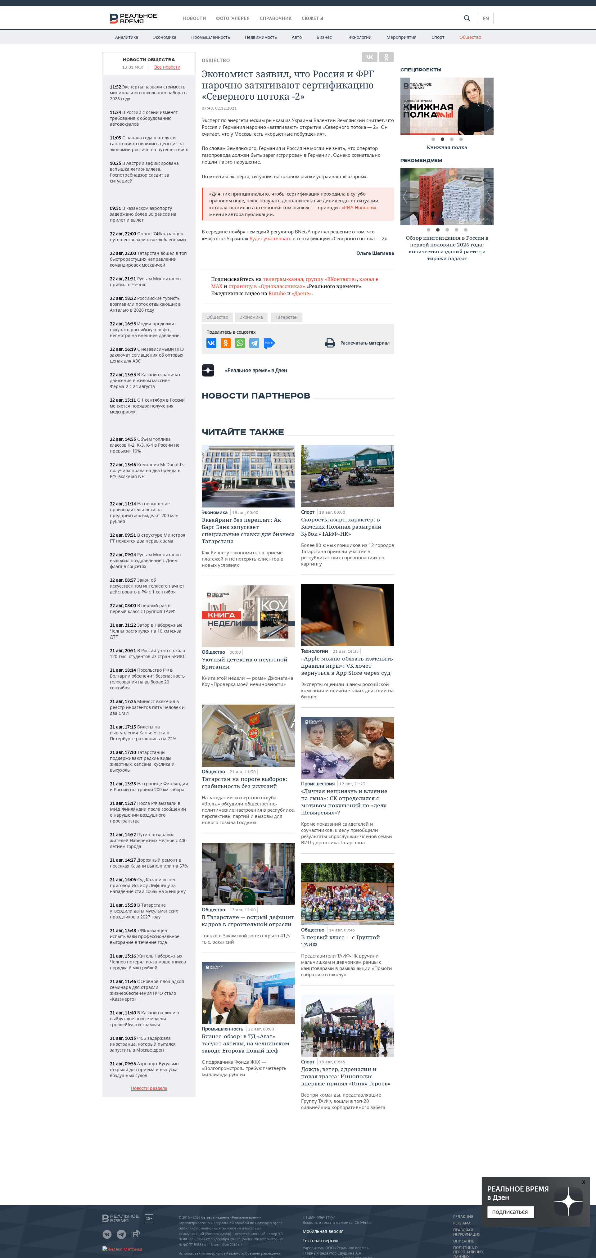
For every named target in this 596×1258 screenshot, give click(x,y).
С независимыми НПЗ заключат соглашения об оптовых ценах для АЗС (147, 355)
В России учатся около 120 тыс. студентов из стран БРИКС (148, 653)
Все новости (167, 67)
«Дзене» (302, 293)
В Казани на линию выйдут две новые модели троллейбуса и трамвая (144, 1018)
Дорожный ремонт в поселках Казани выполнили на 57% (149, 863)
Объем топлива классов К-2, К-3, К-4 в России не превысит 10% (144, 445)
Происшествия (318, 783)
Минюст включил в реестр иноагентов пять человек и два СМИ (147, 707)
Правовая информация (466, 1232)
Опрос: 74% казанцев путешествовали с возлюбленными (148, 236)
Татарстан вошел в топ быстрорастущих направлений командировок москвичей (148, 259)
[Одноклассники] (386, 57)
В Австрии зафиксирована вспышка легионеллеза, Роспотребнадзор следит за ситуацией (144, 172)
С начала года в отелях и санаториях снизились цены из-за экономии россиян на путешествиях (149, 143)
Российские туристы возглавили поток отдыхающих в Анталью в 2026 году (145, 304)
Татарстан (287, 317)
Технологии (359, 37)
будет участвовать (271, 238)
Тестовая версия (320, 1240)
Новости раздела (149, 1088)
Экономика (164, 37)
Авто (297, 37)
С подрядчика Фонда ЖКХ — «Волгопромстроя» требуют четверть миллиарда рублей (245, 1055)
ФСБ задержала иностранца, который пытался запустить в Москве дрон (143, 1044)
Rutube (277, 293)
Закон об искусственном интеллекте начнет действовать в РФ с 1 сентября (147, 586)
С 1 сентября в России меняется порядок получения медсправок (147, 406)
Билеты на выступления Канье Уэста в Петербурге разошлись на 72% (143, 733)
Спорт (438, 37)
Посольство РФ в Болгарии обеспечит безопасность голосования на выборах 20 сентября (147, 679)
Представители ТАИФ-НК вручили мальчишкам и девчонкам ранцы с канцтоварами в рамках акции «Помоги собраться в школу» (346, 955)
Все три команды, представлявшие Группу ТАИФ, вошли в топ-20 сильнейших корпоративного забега (346, 1088)
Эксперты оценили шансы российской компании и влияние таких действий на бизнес (347, 677)
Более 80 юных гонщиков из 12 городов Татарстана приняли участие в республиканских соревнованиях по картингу (347, 541)
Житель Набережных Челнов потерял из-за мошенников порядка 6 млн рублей (148, 962)
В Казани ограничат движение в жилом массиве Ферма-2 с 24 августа (145, 380)
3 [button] (452, 139)
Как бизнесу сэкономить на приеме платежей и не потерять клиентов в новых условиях (248, 542)
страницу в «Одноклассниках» (266, 286)
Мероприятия (401, 37)
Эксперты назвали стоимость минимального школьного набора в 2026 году (148, 92)
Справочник (276, 18)
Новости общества (149, 59)
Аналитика (126, 37)
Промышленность (210, 37)
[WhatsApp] (240, 343)
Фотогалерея (233, 18)
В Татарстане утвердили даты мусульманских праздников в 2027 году (144, 911)
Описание (463, 1241)
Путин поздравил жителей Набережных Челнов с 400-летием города (149, 840)
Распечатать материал (365, 343)
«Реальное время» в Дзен (256, 370)
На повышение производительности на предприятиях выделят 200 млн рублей (144, 512)
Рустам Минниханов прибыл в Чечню (145, 281)
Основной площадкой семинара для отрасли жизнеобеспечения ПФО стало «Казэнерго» (147, 990)
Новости (194, 18)
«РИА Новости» (358, 207)
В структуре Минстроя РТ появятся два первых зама (147, 538)
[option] (447, 106)
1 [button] (433, 139)
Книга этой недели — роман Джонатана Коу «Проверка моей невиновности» (247, 671)
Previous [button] (405, 106)
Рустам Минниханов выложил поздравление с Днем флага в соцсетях (145, 560)
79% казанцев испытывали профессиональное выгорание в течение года (144, 936)
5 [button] (466, 230)
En (486, 18)
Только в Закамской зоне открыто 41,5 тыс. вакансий (248, 929)
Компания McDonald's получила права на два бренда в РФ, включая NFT (147, 470)
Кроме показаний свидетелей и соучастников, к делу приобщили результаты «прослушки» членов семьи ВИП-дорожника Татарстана (346, 816)
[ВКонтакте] (369, 57)
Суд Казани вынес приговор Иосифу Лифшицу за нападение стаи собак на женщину (148, 885)
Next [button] (489, 106)
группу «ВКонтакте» (331, 279)
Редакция (463, 1217)
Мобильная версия (323, 1231)
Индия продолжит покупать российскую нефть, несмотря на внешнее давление (144, 329)
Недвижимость (261, 37)
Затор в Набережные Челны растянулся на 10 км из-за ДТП (146, 631)
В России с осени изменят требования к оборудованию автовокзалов (144, 118)
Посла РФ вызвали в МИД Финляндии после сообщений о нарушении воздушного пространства (148, 812)
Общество (470, 37)
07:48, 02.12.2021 (219, 108)
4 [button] (461, 139)
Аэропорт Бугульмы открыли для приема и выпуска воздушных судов (144, 1069)
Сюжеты (312, 18)
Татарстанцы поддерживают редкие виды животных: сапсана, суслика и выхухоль (142, 761)
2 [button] (442, 139)
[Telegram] (254, 343)
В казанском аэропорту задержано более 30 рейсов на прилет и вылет (143, 214)
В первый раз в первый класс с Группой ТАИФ (142, 608)
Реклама (462, 1223)
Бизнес (324, 37)
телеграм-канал (283, 279)
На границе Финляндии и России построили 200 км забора (149, 786)
